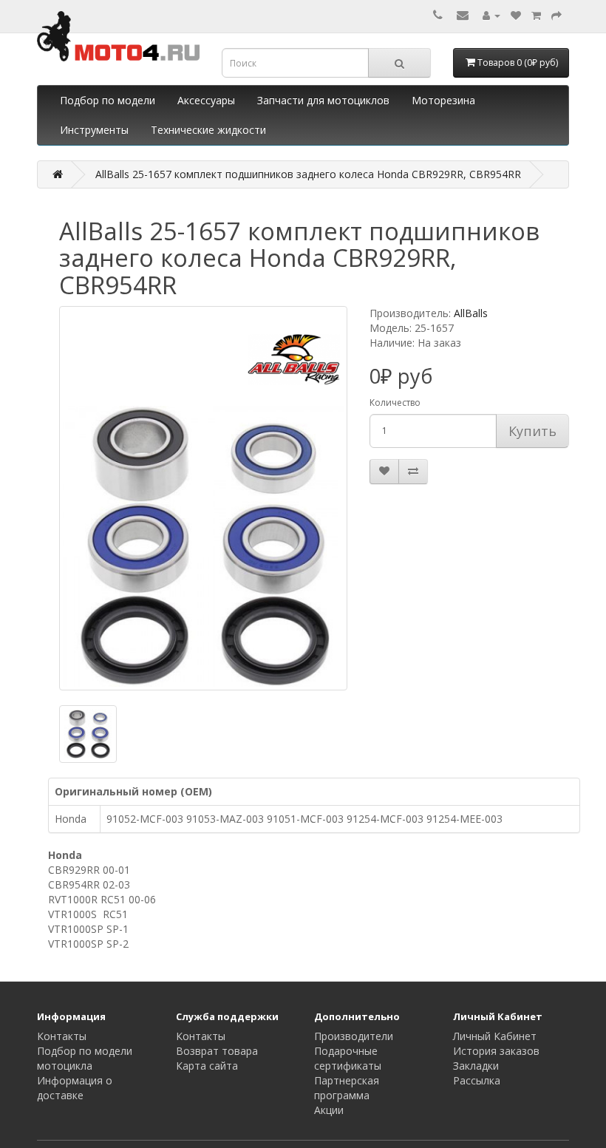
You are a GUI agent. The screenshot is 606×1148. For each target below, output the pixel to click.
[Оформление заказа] (556, 15)
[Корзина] (536, 15)
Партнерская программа (346, 1087)
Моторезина (443, 100)
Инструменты (94, 130)
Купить (532, 431)
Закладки (476, 1066)
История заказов (496, 1051)
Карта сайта (207, 1066)
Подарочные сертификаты (347, 1058)
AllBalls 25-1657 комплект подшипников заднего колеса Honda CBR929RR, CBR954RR (308, 174)
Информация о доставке (74, 1087)
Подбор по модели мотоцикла (84, 1058)
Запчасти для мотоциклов (323, 100)
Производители (353, 1036)
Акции (329, 1110)
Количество (395, 402)
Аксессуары (206, 100)
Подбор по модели (107, 100)
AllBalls (471, 313)
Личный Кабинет (495, 1036)
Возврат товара (217, 1051)
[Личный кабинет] (491, 15)
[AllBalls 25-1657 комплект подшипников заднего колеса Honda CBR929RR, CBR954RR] (203, 498)
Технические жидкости (208, 130)
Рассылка (476, 1080)
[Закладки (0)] (516, 15)
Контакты (61, 1036)
